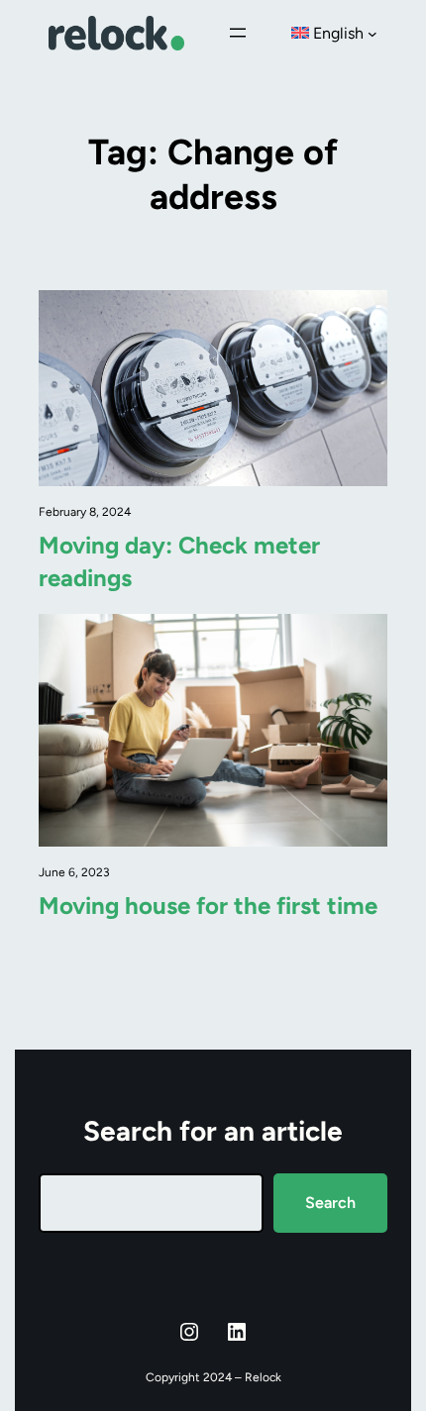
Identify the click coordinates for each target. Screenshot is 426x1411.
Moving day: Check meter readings (179, 561)
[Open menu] (238, 33)
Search (330, 1202)
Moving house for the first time (208, 905)
